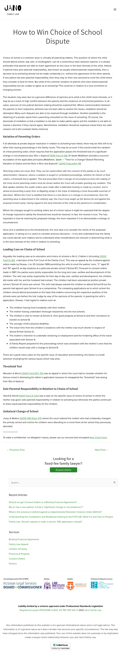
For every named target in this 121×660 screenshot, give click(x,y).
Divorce (13, 563)
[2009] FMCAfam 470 (30, 418)
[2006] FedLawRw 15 (69, 163)
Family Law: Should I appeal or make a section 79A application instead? (45, 521)
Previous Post (16, 450)
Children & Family (18, 548)
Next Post (101, 450)
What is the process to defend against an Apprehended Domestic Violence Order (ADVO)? (55, 511)
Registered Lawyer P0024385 (35, 610)
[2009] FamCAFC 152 (32, 373)
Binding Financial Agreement (24, 539)
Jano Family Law (92, 610)
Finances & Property (19, 553)
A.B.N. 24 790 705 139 (63, 610)
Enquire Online (63, 469)
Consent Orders (17, 558)
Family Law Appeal (18, 544)
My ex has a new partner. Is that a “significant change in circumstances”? (46, 507)
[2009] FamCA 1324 (28, 395)
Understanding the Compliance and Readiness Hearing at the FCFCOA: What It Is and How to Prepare (61, 516)
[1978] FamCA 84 (58, 155)
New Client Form (98, 437)
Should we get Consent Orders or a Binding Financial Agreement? (43, 502)
